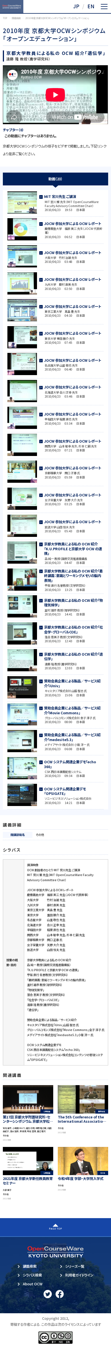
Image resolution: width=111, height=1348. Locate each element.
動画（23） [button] (55, 178)
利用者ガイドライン (79, 1275)
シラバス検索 (32, 1275)
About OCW (32, 1283)
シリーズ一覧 (74, 1266)
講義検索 (29, 1266)
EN (90, 6)
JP (76, 6)
